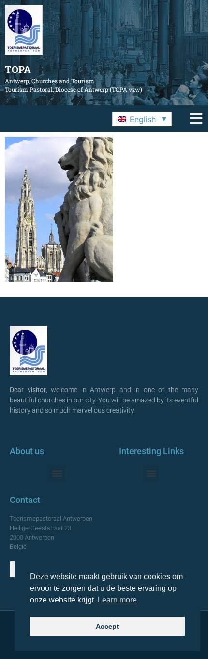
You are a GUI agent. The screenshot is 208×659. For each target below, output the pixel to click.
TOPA (18, 69)
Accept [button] (107, 626)
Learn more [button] (117, 600)
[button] (142, 119)
